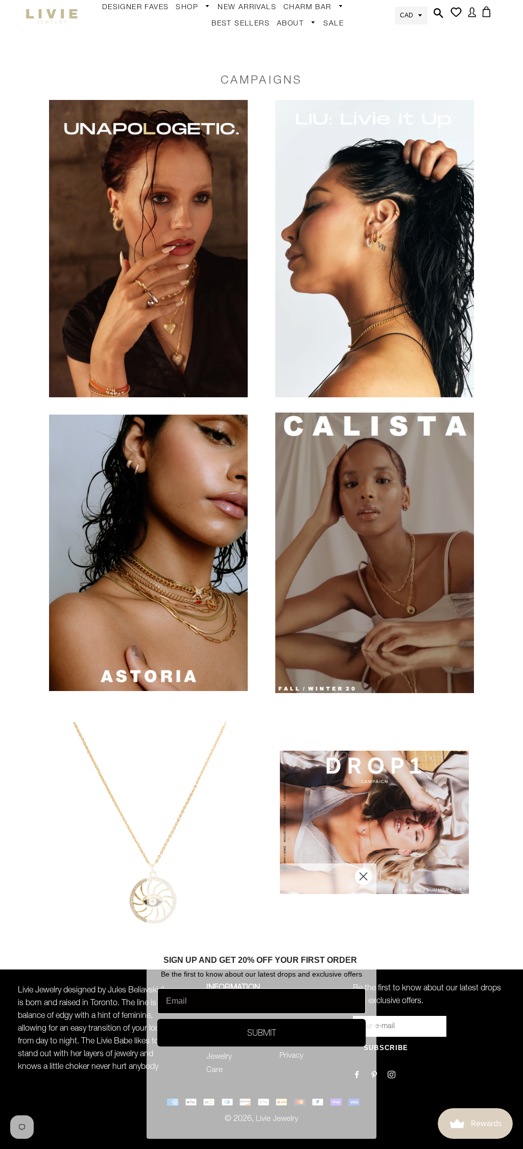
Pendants (277, 181)
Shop (188, 7)
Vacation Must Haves (285, 297)
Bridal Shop (280, 219)
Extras (192, 159)
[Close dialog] (363, 876)
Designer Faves (135, 7)
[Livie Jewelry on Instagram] (392, 1076)
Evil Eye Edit (280, 239)
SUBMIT (261, 1032)
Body (190, 42)
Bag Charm (308, 24)
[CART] (488, 15)
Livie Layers (201, 101)
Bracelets (197, 82)
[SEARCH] (437, 16)
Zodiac (300, 84)
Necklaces (199, 141)
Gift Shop (197, 179)
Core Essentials (208, 199)
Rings (191, 62)
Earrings (195, 24)
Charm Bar (308, 7)
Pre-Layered (281, 201)
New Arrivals (247, 7)
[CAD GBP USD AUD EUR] (411, 14)
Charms (302, 103)
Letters (301, 64)
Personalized (203, 121)
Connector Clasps (320, 163)
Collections (301, 40)
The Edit (195, 219)
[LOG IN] (470, 15)
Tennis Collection (277, 264)
